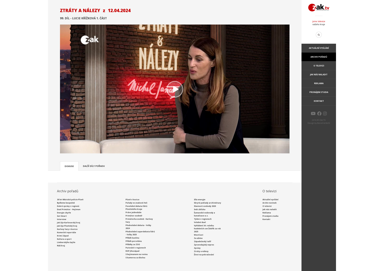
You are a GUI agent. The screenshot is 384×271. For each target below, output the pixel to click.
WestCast (198, 235)
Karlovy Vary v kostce (67, 229)
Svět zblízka (199, 209)
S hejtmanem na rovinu (137, 254)
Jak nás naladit (318, 74)
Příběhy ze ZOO (133, 244)
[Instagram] (324, 114)
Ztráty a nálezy (201, 251)
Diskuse (69, 166)
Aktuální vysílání (319, 48)
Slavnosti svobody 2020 (205, 206)
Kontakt (319, 101)
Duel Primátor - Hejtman (68, 209)
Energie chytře (64, 212)
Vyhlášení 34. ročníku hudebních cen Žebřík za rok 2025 (207, 228)
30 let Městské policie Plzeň (70, 199)
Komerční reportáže (66, 232)
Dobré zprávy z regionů (68, 206)
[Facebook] (319, 114)
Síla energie (199, 199)
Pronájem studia (318, 92)
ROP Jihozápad (132, 251)
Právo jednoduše (133, 212)
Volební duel (200, 222)
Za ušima (198, 238)
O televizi (319, 65)
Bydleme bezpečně (66, 203)
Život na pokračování (204, 254)
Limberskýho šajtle (66, 242)
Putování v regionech (136, 247)
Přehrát (175, 89)
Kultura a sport (64, 239)
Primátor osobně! (134, 215)
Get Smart (62, 216)
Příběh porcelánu (134, 241)
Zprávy (197, 248)
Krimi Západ (63, 235)
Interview (61, 219)
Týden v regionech (203, 219)
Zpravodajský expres (204, 244)
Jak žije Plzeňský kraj (67, 226)
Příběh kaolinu (132, 238)
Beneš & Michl (323, 123)
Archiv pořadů (318, 57)
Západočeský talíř (202, 241)
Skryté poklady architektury (207, 203)
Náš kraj (61, 245)
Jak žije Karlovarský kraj (68, 222)
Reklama (319, 83)
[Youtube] (313, 114)
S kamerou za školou (135, 257)
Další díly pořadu (94, 165)
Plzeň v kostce (132, 199)
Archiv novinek (269, 203)
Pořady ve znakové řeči (136, 203)
